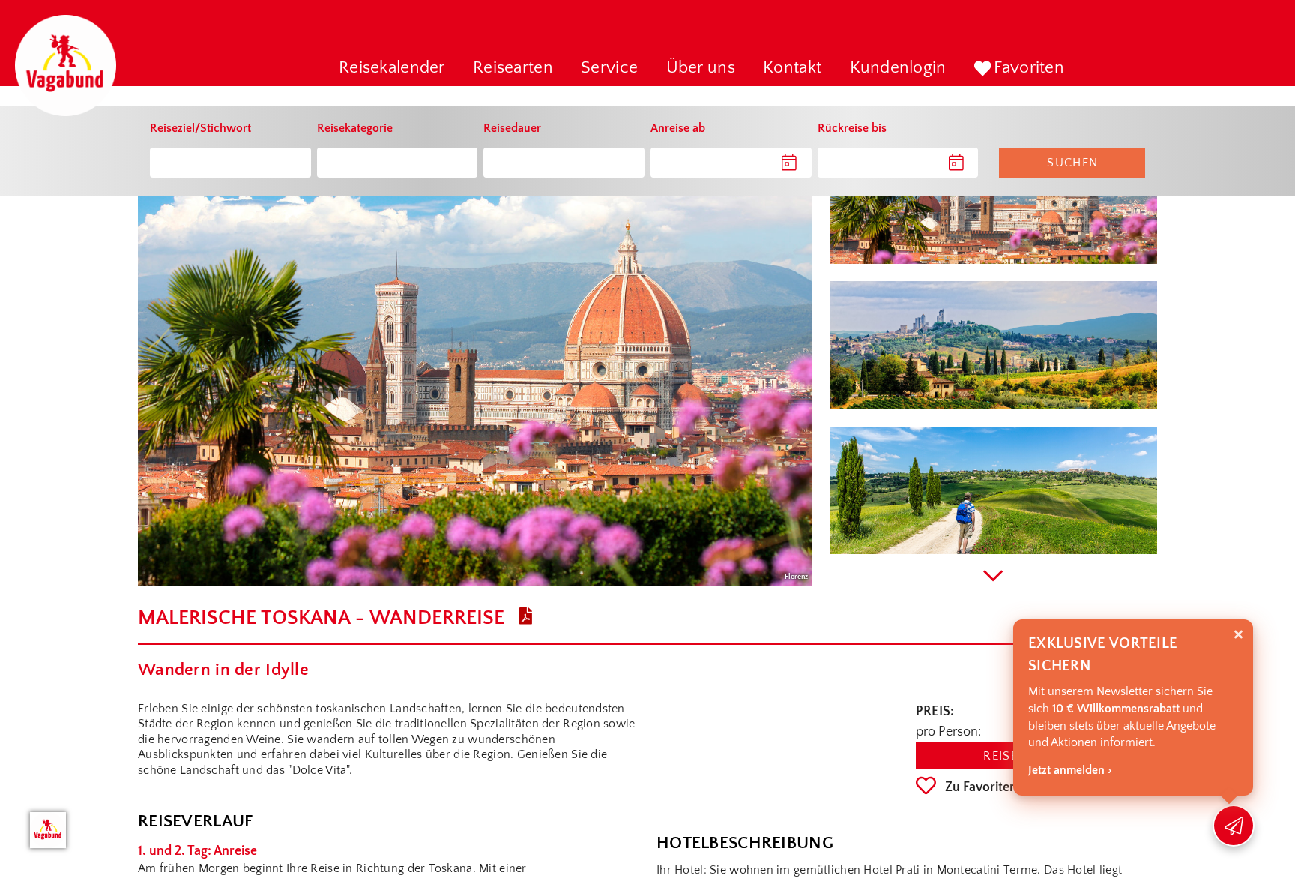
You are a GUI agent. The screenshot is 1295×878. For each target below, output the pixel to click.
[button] (392, 69)
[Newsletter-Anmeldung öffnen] (1233, 825)
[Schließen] (1238, 635)
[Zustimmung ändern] (48, 830)
